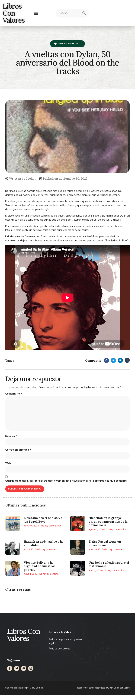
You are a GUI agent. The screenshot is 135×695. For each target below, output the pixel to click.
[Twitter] (16, 668)
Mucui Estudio (36, 687)
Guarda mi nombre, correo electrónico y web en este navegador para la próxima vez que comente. (66, 481)
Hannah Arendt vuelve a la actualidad (43, 543)
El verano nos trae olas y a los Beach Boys (43, 519)
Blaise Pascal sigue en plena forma (105, 543)
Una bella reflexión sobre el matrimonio (109, 564)
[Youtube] (23, 668)
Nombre (11, 436)
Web (8, 463)
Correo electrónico (18, 450)
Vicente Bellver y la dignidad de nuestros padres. (40, 566)
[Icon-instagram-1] (30, 668)
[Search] (84, 13)
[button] (36, 13)
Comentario (13, 394)
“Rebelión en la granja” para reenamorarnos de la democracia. (108, 521)
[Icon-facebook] (9, 668)
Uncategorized (70, 44)
